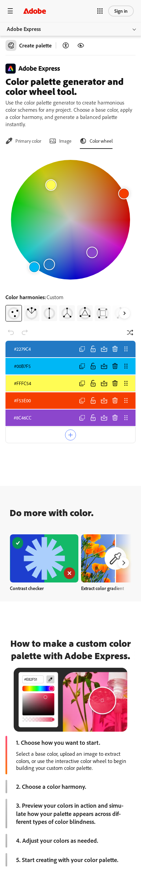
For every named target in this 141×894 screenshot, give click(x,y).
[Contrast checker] (65, 45)
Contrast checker (27, 588)
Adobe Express (24, 28)
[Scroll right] (124, 313)
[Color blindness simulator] (80, 45)
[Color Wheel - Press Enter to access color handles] (70, 219)
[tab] (23, 141)
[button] (99, 11)
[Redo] (24, 332)
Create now (44, 558)
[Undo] (10, 332)
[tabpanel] (70, 237)
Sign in (121, 11)
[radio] (13, 313)
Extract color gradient (102, 588)
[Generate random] (130, 332)
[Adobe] (35, 11)
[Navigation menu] (10, 11)
